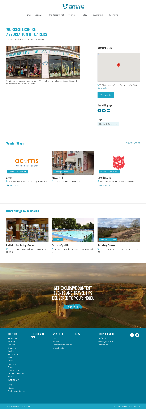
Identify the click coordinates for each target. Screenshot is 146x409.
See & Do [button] (38, 15)
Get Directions (103, 88)
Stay (85, 15)
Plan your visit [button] (97, 15)
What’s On (58, 334)
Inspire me (13, 380)
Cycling (11, 351)
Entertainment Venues (62, 345)
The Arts (11, 345)
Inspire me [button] (113, 15)
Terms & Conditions (120, 406)
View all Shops (133, 142)
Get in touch (103, 345)
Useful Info (102, 338)
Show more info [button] (12, 185)
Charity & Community (108, 124)
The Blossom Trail (56, 15)
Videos (11, 388)
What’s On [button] (72, 15)
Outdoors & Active (108, 239)
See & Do (12, 334)
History (11, 361)
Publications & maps (16, 391)
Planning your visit (105, 341)
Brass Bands (58, 348)
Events (56, 338)
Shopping (12, 348)
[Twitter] (137, 336)
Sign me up (73, 306)
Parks (10, 357)
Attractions (13, 338)
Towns (10, 367)
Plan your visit (106, 334)
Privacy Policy (134, 406)
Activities (58, 239)
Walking (11, 341)
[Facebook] (132, 336)
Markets (56, 341)
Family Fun (12, 364)
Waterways (13, 354)
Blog (10, 385)
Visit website (105, 95)
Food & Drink (13, 370)
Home (28, 15)
